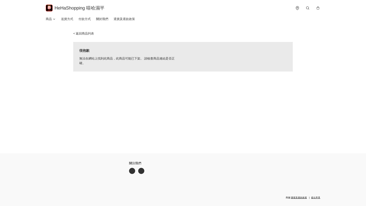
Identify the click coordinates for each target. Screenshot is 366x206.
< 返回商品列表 (83, 33)
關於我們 (102, 19)
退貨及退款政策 (124, 19)
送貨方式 (67, 19)
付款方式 (85, 19)
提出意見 (315, 197)
